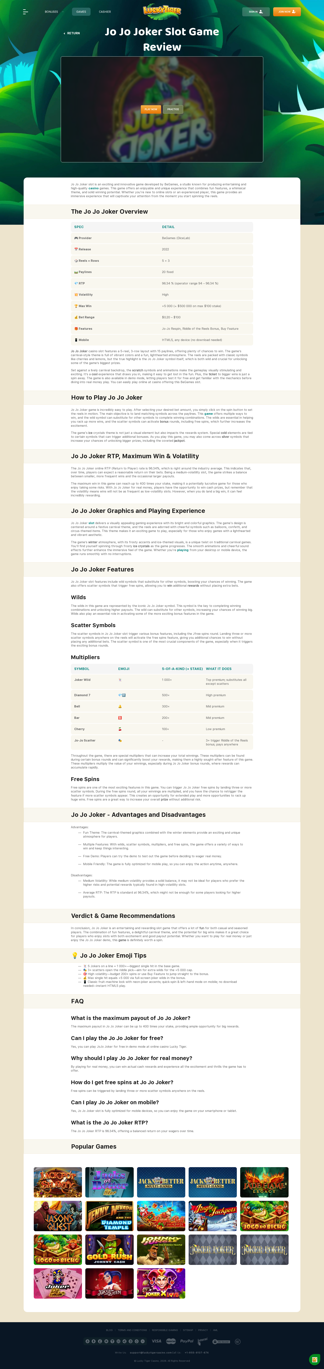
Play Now (151, 109)
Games (81, 11)
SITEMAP (188, 1330)
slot (91, 523)
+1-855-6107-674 (197, 1352)
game (208, 414)
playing (183, 550)
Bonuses (51, 11)
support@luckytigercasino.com (151, 1352)
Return (73, 33)
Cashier (105, 11)
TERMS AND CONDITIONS (132, 1330)
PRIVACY (203, 1330)
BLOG (109, 1330)
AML (215, 1330)
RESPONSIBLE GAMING (165, 1330)
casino (93, 188)
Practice (173, 109)
